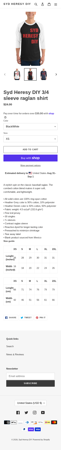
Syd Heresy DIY (17, 3)
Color (5, 121)
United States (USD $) (29, 403)
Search (10, 346)
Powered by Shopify (41, 440)
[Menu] (55, 4)
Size (5, 133)
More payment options (30, 165)
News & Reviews (15, 354)
